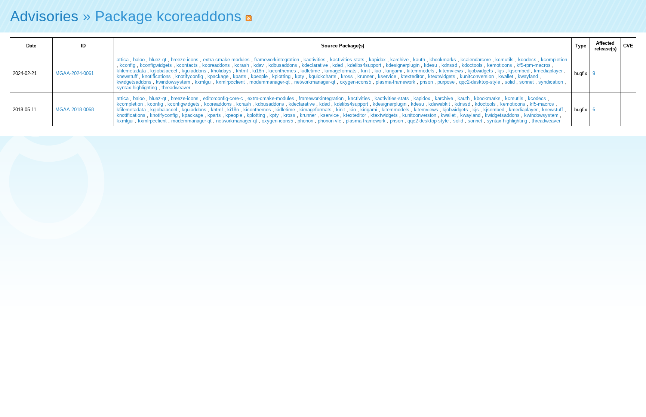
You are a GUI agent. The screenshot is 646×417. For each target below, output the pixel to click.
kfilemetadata (131, 71)
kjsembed (518, 71)
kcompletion (554, 59)
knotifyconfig (189, 76)
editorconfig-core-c (223, 98)
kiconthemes (282, 71)
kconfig (127, 65)
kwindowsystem (173, 82)
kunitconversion (477, 76)
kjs (501, 71)
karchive (399, 59)
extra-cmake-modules (226, 59)
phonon (305, 121)
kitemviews (451, 71)
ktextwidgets (441, 76)
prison (426, 82)
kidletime (310, 71)
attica (123, 59)
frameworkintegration (276, 59)
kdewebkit (439, 104)
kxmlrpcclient (230, 82)
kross (347, 76)
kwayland (528, 76)
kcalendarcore (476, 59)
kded (337, 65)
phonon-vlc (329, 121)
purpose (446, 82)
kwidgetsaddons (134, 82)
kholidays (221, 71)
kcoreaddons (216, 65)
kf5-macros (542, 104)
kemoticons (499, 65)
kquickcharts (322, 76)
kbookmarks (443, 59)
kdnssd (449, 65)
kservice (387, 76)
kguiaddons (194, 71)
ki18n (258, 71)
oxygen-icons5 (355, 82)
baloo (139, 59)
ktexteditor (412, 76)
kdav (258, 65)
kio (378, 71)
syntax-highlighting (137, 87)
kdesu (430, 65)
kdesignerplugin (402, 65)
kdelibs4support (364, 65)
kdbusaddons (282, 65)
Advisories (44, 16)
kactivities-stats (347, 59)
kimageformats (340, 71)
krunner (365, 76)
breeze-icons (185, 59)
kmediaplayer (548, 71)
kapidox (377, 59)
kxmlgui (203, 82)
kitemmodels (420, 71)
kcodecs (527, 59)
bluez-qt (157, 59)
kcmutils (504, 59)
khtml (242, 71)
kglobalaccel (163, 71)
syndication (550, 82)
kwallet (505, 76)
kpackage (217, 76)
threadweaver (176, 87)
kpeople (259, 76)
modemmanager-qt (269, 82)
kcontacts (187, 65)
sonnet (526, 82)
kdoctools (472, 65)
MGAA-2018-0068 (74, 109)
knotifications (156, 76)
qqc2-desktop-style (479, 82)
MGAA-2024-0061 (74, 73)
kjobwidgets (480, 71)
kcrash (241, 65)
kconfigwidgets (156, 65)
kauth (419, 59)
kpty (299, 76)
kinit (365, 71)
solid (510, 82)
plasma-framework (395, 82)
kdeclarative (315, 65)
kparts (239, 76)
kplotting (281, 76)
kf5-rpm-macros (534, 65)
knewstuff (127, 76)
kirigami (393, 71)
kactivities (315, 59)
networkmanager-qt (314, 82)
